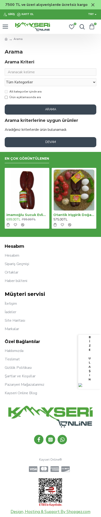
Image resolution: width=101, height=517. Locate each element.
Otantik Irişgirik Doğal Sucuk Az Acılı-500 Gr (74, 215)
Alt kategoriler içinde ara (25, 91)
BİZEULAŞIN (90, 358)
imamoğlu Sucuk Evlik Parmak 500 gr (27, 215)
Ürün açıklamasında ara (25, 97)
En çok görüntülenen (27, 159)
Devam (50, 142)
